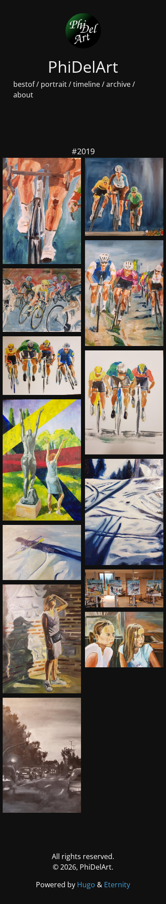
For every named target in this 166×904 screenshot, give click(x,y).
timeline (86, 84)
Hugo (87, 884)
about (23, 95)
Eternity (117, 884)
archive (118, 84)
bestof (24, 84)
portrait (54, 84)
